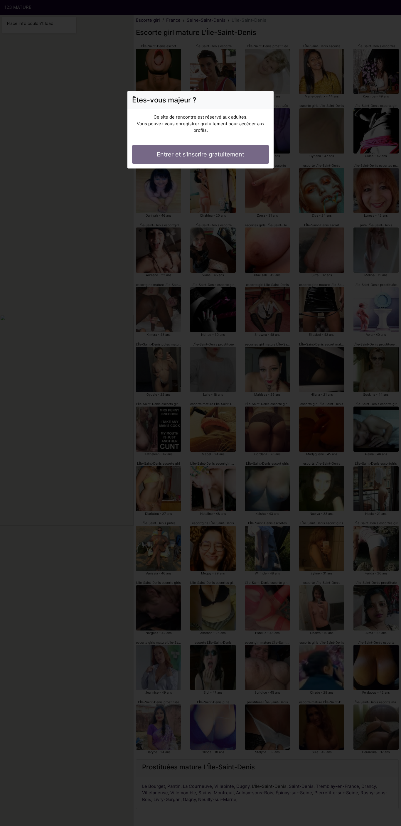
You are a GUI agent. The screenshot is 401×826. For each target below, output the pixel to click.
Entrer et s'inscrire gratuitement (200, 154)
